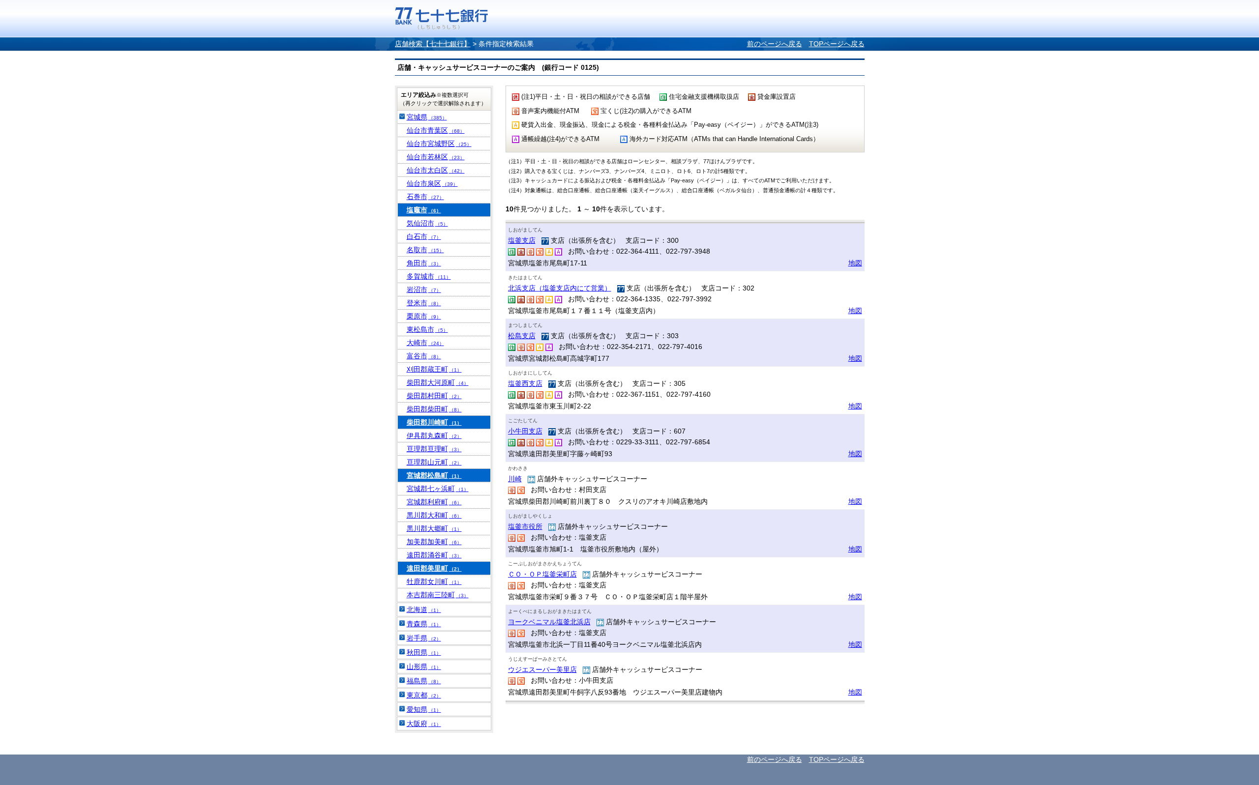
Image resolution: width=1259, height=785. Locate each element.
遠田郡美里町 (434, 568)
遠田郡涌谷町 (434, 555)
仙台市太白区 (436, 170)
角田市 (424, 263)
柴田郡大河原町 (438, 382)
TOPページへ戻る (837, 44)
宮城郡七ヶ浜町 (438, 489)
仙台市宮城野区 (439, 143)
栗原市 (424, 316)
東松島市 (427, 329)
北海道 (424, 609)
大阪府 (424, 723)
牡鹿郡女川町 (434, 581)
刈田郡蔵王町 (434, 369)
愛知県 (424, 709)
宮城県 (427, 117)
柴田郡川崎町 (434, 422)
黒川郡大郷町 (434, 528)
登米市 (424, 303)
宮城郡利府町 (434, 502)
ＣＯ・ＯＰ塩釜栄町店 (542, 574)
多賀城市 (429, 276)
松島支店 (522, 336)
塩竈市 (424, 210)
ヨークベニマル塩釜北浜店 (549, 622)
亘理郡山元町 (434, 462)
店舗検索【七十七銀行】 (433, 44)
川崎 (515, 479)
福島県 (424, 681)
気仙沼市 (427, 223)
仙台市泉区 (432, 183)
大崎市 (425, 343)
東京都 (424, 695)
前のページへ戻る (774, 44)
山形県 (424, 666)
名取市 (425, 250)
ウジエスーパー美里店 (542, 669)
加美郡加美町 (434, 542)
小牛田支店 (525, 431)
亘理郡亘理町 (434, 449)
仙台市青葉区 (436, 130)
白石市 (424, 236)
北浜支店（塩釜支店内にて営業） (559, 288)
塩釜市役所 (525, 526)
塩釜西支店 (525, 383)
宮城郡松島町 (434, 475)
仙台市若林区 (436, 157)
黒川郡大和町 (434, 515)
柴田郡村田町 (434, 396)
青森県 (424, 624)
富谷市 (424, 356)
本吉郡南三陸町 (438, 595)
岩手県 (424, 638)
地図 (855, 263)
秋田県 (424, 652)
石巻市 (425, 197)
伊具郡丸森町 (434, 435)
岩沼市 (424, 289)
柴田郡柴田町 (434, 409)
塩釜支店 (522, 240)
